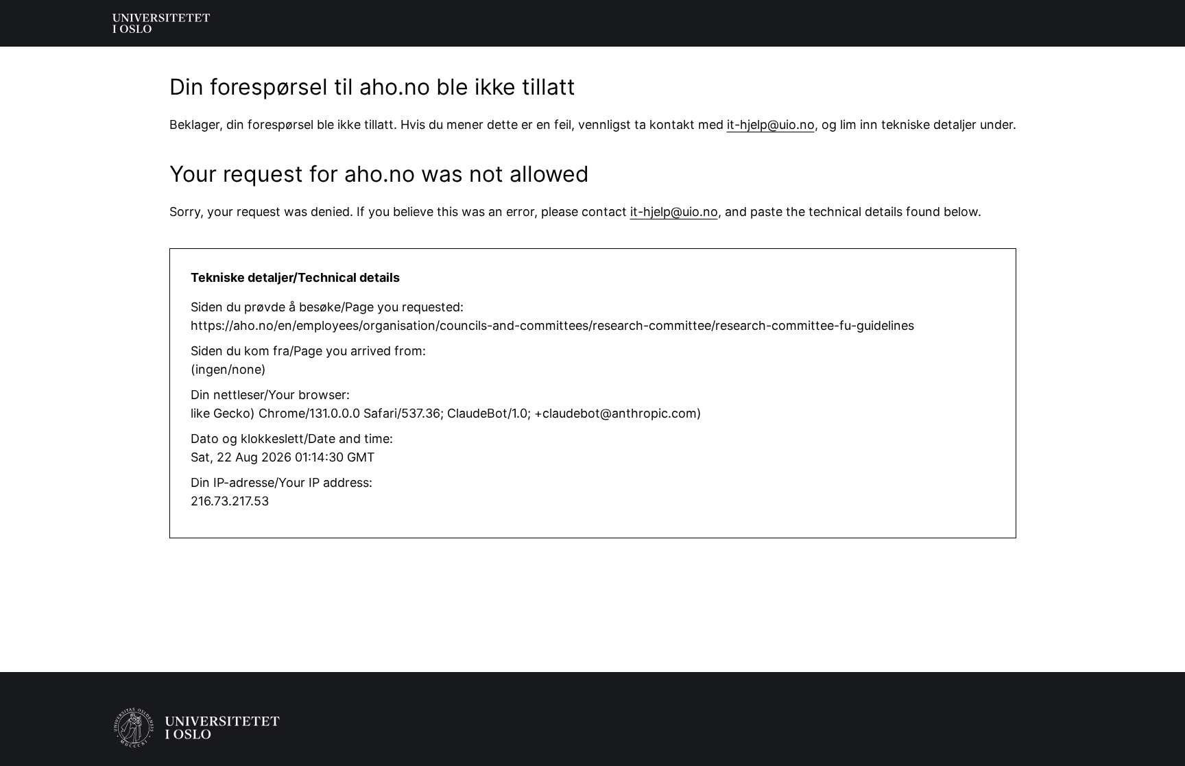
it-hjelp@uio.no (771, 124)
